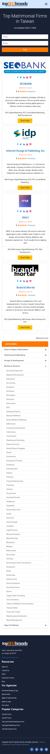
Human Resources (13, 510)
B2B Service (11, 424)
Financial (9, 477)
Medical (9, 546)
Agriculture (10, 379)
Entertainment (12, 469)
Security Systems (13, 583)
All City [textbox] (5, 43)
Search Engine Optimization (16, 349)
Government (11, 493)
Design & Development (14, 360)
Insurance (10, 518)
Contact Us (5, 670)
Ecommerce (11, 456)
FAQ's (4, 674)
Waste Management (14, 620)
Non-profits (10, 555)
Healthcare (10, 502)
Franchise (10, 485)
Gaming (9, 489)
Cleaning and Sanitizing (15, 440)
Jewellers (10, 526)
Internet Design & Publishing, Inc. (25, 150)
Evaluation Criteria (8, 678)
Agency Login (6, 701)
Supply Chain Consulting (15, 596)
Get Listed (5, 705)
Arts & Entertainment (14, 371)
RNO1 (25, 217)
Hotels (8, 514)
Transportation (12, 608)
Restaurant (10, 567)
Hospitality (10, 506)
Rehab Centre (11, 579)
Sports (9, 591)
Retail (8, 571)
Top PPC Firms (6, 718)
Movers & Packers (13, 534)
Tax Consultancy (12, 600)
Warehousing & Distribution (16, 616)
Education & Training (14, 461)
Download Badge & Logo (10, 690)
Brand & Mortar (26, 287)
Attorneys (10, 399)
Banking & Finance (13, 412)
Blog (3, 681)
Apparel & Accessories (15, 375)
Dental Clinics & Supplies (15, 448)
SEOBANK (26, 83)
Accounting (10, 383)
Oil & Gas (9, 559)
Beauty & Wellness (13, 416)
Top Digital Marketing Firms (11, 725)
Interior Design (11, 522)
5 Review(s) (31, 225)
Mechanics (10, 542)
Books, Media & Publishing (16, 420)
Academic (10, 387)
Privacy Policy (15, 744)
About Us (5, 667)
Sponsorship (6, 694)
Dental (8, 452)
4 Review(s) (31, 158)
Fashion (9, 473)
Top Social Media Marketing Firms (13, 722)
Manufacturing (12, 538)
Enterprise (10, 465)
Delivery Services (12, 444)
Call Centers (11, 432)
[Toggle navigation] (46, 4)
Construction (11, 436)
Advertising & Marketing (14, 355)
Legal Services (11, 530)
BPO (8, 408)
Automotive (11, 403)
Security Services (13, 587)
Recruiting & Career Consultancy (18, 563)
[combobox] (25, 37)
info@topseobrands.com (10, 657)
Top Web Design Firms (9, 729)
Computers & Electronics (15, 428)
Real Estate (10, 575)
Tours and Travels (13, 612)
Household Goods (13, 497)
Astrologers (10, 395)
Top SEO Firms (6, 714)
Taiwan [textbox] (5, 37)
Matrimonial (11, 551)
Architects (10, 391)
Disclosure (25, 744)
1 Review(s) (31, 295)
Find (25, 50)
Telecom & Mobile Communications (19, 604)
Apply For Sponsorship (9, 698)
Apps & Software (11, 625)
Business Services (12, 366)
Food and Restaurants (14, 481)
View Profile (25, 121)
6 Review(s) (31, 91)
